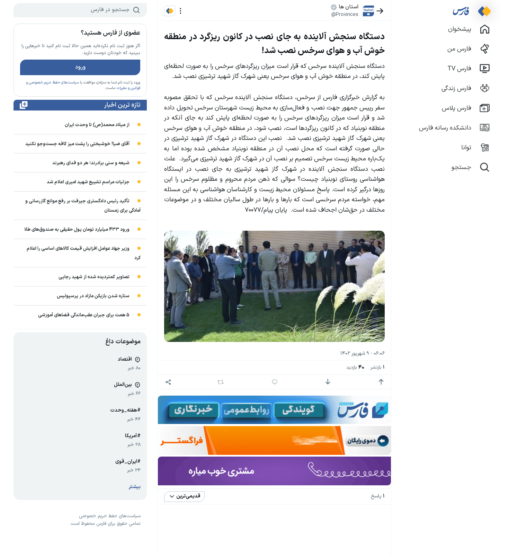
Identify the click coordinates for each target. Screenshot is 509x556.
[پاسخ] (275, 382)
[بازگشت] (380, 11)
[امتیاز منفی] (328, 382)
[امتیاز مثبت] (381, 382)
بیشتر (135, 487)
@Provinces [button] (344, 14)
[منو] (181, 11)
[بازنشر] (220, 382)
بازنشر (377, 367)
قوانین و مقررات (128, 88)
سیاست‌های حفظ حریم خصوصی (54, 83)
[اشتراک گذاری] (168, 382)
